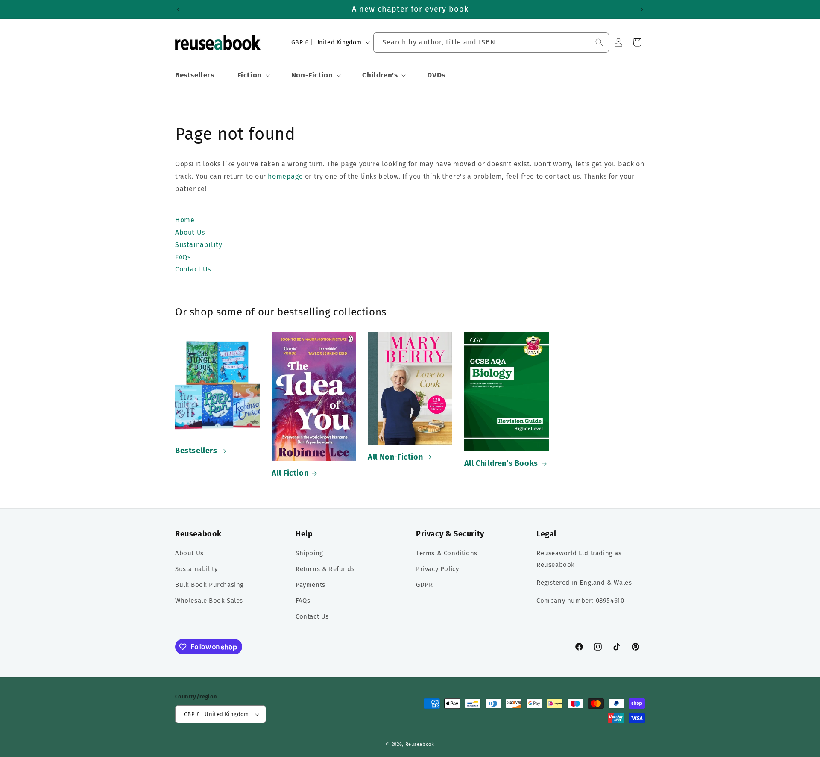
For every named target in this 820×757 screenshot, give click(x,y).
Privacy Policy (437, 569)
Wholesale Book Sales (209, 600)
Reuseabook (419, 744)
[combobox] (491, 42)
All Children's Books (501, 463)
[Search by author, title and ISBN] (599, 42)
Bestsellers (196, 450)
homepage (285, 176)
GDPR (424, 585)
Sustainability (196, 569)
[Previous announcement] (178, 9)
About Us (189, 553)
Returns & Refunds (325, 569)
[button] (252, 75)
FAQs (303, 600)
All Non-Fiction (395, 457)
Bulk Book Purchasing (209, 585)
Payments (310, 585)
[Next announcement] (642, 9)
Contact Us (312, 616)
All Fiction (290, 473)
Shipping (309, 553)
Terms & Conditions (446, 553)
